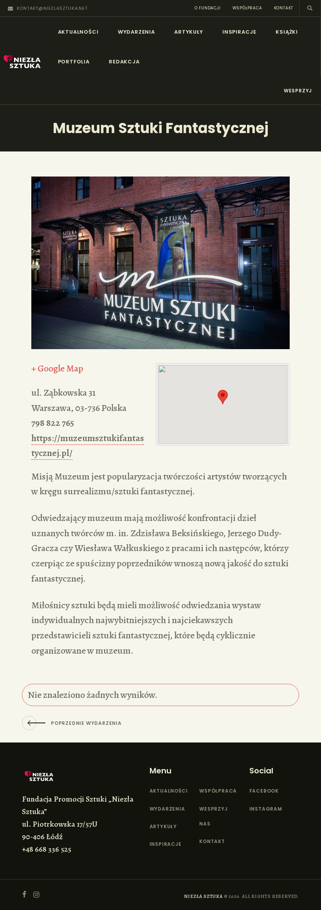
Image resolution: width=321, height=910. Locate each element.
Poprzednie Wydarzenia (86, 723)
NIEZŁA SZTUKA (203, 896)
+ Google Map (57, 368)
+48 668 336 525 (46, 849)
